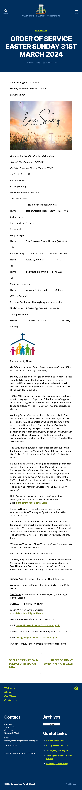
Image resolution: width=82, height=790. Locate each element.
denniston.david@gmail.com (26, 613)
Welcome (9, 688)
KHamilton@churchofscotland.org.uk (38, 625)
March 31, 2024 (52, 62)
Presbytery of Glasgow (57, 750)
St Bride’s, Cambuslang (57, 763)
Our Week (10, 696)
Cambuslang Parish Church (23, 784)
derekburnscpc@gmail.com (32, 502)
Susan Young (34, 62)
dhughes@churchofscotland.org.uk (37, 637)
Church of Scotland (55, 740)
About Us (9, 692)
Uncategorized (41, 30)
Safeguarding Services (57, 745)
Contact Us (10, 700)
